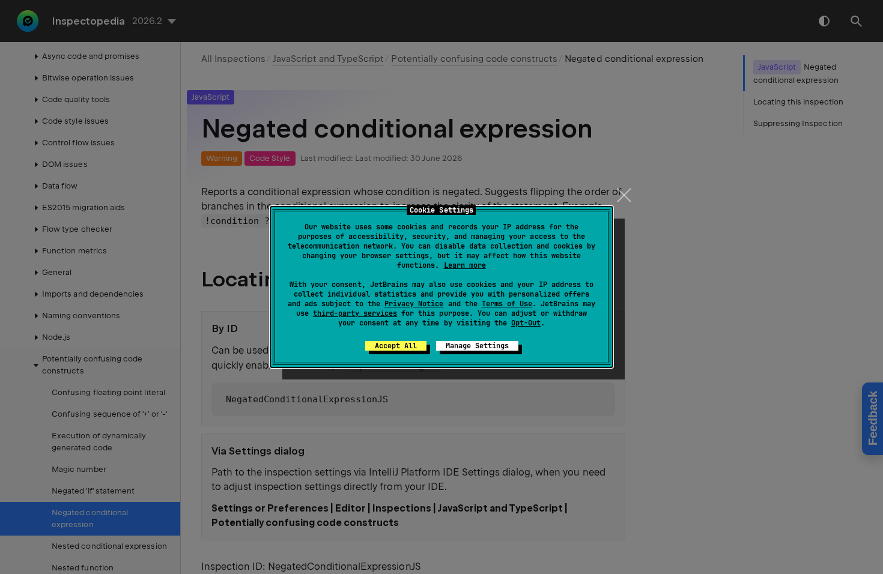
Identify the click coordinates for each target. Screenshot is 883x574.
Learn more (465, 265)
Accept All (396, 346)
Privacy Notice (413, 304)
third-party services (355, 313)
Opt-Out (526, 323)
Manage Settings (477, 346)
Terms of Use (507, 304)
